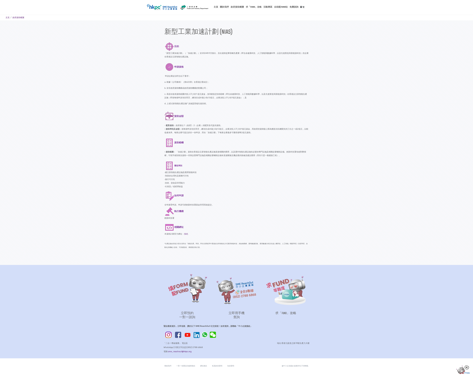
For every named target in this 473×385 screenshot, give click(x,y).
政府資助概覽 (237, 7)
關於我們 (224, 7)
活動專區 (267, 7)
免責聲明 (230, 366)
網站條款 (203, 366)
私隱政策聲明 (217, 366)
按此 (186, 234)
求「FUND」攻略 (254, 7)
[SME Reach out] (170, 7)
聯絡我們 (167, 366)
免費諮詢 (294, 7)
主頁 (216, 7)
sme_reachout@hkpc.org (180, 351)
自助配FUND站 (281, 7)
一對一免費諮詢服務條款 (185, 366)
